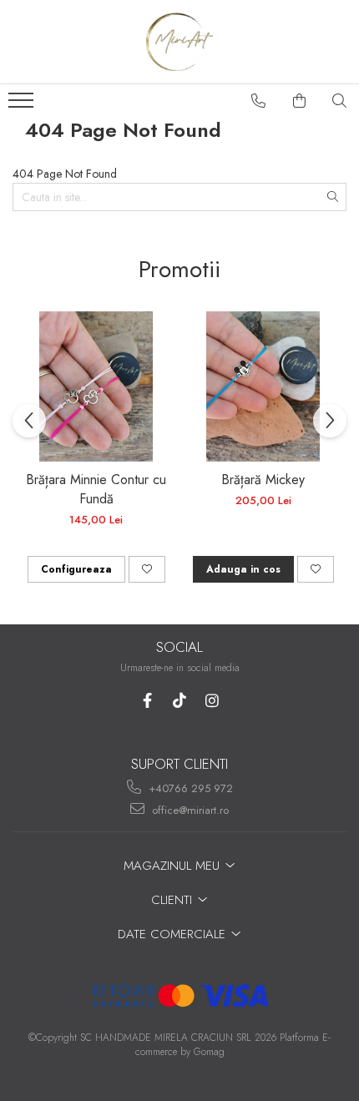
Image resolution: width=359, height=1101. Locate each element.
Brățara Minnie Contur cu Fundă (96, 489)
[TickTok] (180, 700)
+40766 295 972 (189, 788)
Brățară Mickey (263, 479)
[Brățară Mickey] (263, 386)
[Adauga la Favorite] (147, 569)
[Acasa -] (179, 42)
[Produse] (23, 105)
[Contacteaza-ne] (259, 101)
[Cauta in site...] (340, 101)
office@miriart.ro (189, 810)
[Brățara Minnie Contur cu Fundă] (96, 386)
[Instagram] (212, 700)
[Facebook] (147, 700)
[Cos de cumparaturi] (299, 101)
